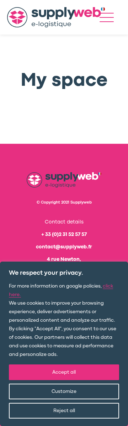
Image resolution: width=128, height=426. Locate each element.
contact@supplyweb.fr (64, 247)
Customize (64, 391)
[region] (64, 344)
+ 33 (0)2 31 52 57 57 (64, 234)
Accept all (64, 372)
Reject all (64, 411)
